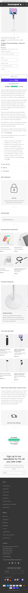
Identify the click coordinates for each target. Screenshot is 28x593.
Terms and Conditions (8, 535)
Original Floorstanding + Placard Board (10, 38)
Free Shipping (3, 49)
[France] (8, 580)
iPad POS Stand (7, 501)
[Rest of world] (22, 580)
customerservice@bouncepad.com (12, 559)
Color (2, 57)
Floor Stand (6, 492)
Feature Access (4, 63)
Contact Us (6, 519)
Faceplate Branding (4, 247)
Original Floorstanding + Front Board (5, 350)
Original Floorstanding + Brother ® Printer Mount (19, 374)
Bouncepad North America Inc (15, 590)
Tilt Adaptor (2, 269)
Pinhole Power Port (18, 247)
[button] (1, 4)
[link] (14, 187)
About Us (5, 516)
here (8, 159)
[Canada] (17, 580)
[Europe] (13, 580)
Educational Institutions (9, 37)
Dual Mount (6, 498)
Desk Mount (6, 489)
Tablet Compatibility (5, 51)
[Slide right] (17, 34)
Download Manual (7, 219)
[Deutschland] (10, 580)
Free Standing (6, 486)
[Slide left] (10, 34)
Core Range (8, 132)
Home (2, 37)
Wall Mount (5, 495)
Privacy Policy (6, 538)
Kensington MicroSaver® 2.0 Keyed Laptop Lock (20, 269)
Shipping (5, 522)
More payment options (14, 83)
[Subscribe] (23, 472)
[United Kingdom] (5, 580)
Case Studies (6, 531)
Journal (5, 528)
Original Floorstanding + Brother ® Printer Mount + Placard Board (19, 350)
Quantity (3, 69)
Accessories (6, 507)
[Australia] (20, 580)
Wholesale (5, 525)
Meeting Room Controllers (9, 504)
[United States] (15, 580)
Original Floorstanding (5, 373)
